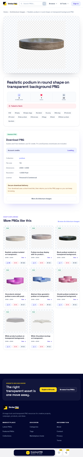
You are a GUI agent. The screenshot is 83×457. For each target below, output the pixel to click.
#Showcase (34, 117)
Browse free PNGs (67, 389)
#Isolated (39, 113)
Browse (52, 4)
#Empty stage (27, 113)
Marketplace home (37, 436)
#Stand (52, 117)
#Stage (44, 117)
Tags (32, 431)
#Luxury (48, 113)
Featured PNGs (8, 431)
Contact (60, 431)
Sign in (76, 4)
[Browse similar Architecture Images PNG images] (24, 229)
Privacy (59, 436)
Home (5, 12)
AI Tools (63, 4)
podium (22, 158)
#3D (9, 113)
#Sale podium (22, 117)
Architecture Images (17, 12)
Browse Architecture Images (69, 221)
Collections (7, 436)
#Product (11, 117)
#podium (11, 121)
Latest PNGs (7, 427)
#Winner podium (63, 117)
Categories (34, 427)
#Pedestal (67, 113)
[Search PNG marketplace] (44, 3)
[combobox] (32, 3)
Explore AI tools (48, 389)
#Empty (17, 113)
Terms (59, 440)
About (59, 427)
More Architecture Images (42, 199)
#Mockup (57, 113)
